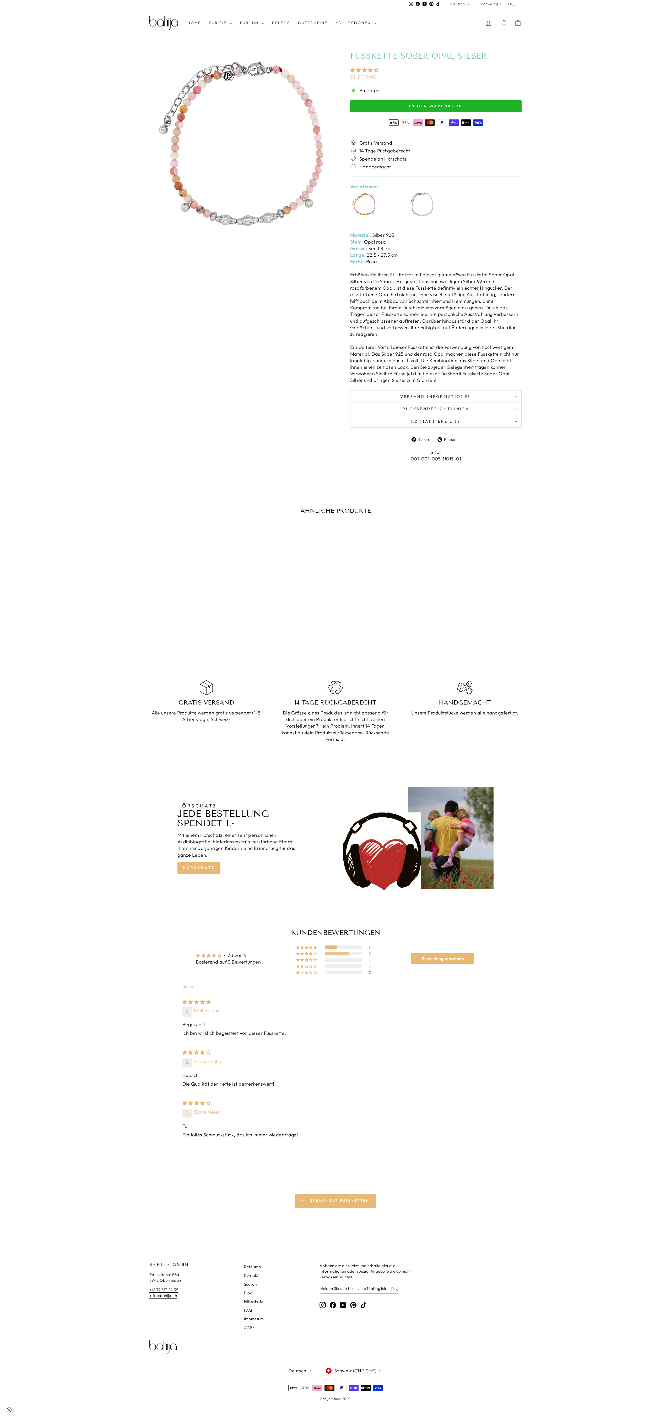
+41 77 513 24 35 (163, 1289)
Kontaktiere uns (436, 421)
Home (194, 22)
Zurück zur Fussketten (339, 1200)
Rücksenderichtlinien (436, 408)
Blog (248, 1292)
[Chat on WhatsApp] (9, 1410)
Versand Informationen (436, 396)
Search (250, 1284)
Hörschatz (199, 867)
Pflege (281, 22)
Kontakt (251, 1275)
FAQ (248, 1310)
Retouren (252, 1266)
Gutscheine (313, 22)
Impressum (254, 1318)
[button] (364, 70)
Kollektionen (354, 22)
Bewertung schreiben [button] (443, 958)
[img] (196, 1002)
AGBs (249, 1327)
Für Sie (218, 22)
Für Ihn (250, 22)
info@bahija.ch (163, 1295)
